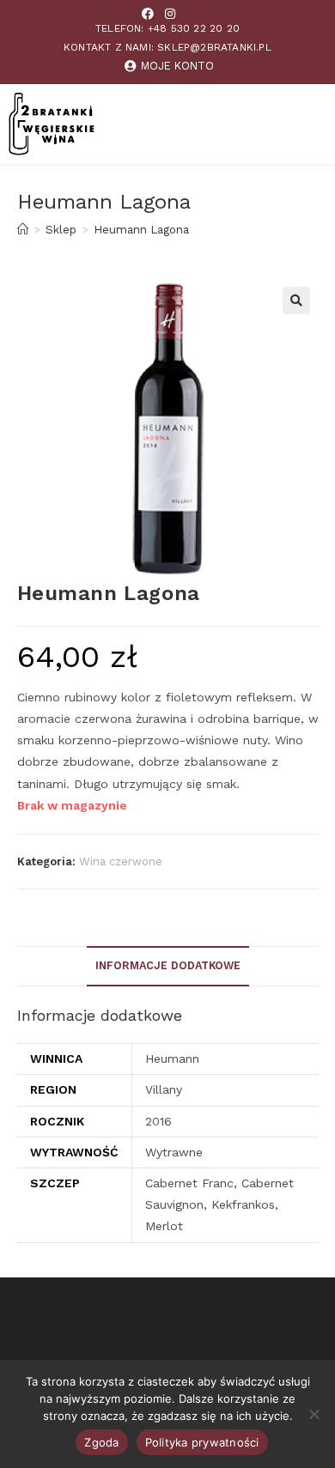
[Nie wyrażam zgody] (313, 1414)
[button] (296, 300)
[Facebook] (148, 14)
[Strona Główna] (22, 229)
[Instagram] (170, 14)
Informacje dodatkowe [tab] (168, 965)
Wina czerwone (120, 861)
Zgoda (101, 1442)
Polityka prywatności (202, 1442)
